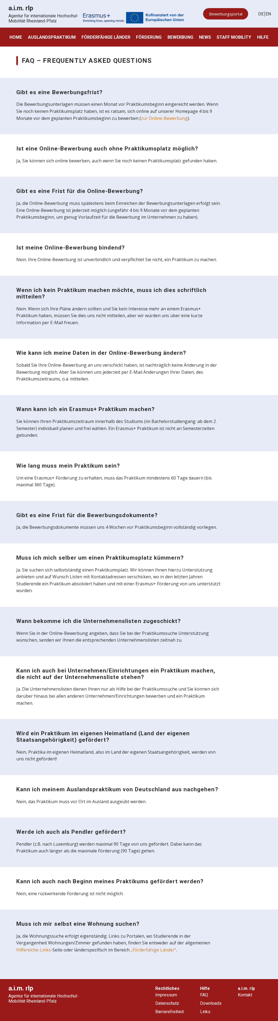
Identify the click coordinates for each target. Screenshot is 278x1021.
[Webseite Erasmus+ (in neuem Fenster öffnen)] (133, 18)
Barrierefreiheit (169, 1011)
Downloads (211, 1003)
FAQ (204, 994)
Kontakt (245, 994)
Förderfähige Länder (105, 37)
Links (205, 1011)
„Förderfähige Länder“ (153, 950)
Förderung (149, 37)
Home (16, 37)
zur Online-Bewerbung (164, 118)
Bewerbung (180, 37)
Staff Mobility (234, 37)
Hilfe (262, 37)
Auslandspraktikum (52, 37)
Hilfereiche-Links (33, 950)
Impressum (166, 994)
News (205, 37)
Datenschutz (167, 1003)
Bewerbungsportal (225, 14)
